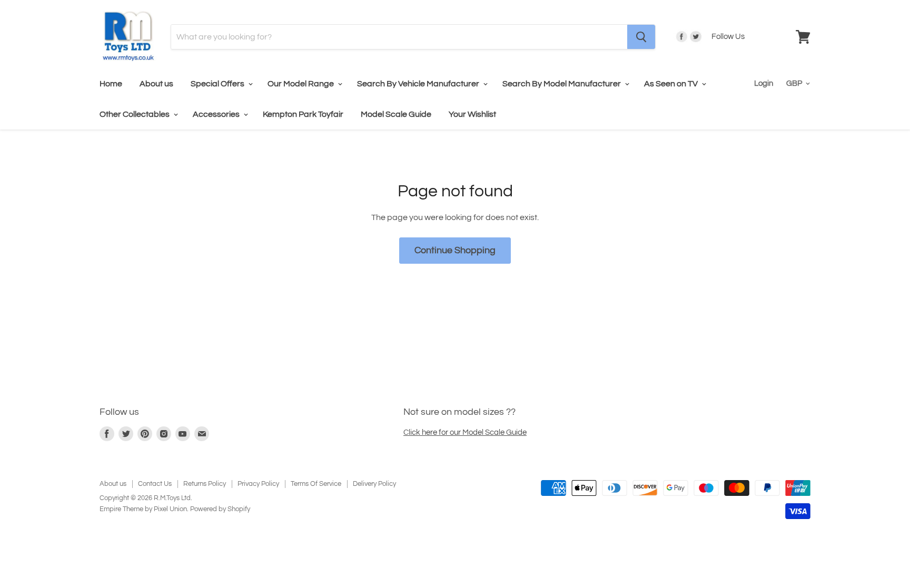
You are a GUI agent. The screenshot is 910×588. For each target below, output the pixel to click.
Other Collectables (135, 114)
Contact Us (155, 483)
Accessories (217, 114)
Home (111, 83)
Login (763, 83)
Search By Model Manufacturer (562, 83)
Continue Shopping (455, 250)
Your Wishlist (472, 114)
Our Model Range (301, 83)
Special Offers (218, 83)
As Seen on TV (671, 83)
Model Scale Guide (396, 114)
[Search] (641, 37)
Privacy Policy (258, 483)
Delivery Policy (374, 483)
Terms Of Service (316, 483)
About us (156, 83)
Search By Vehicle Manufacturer (419, 83)
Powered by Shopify (220, 509)
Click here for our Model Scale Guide (465, 432)
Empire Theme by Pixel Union (143, 509)
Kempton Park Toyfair (303, 114)
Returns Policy (204, 483)
